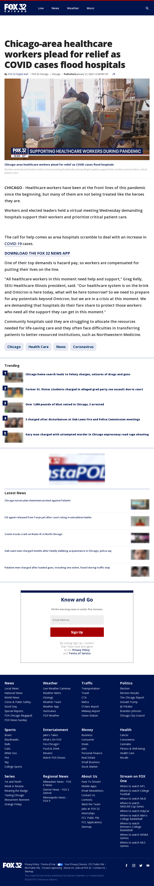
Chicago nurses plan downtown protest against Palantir (38, 500)
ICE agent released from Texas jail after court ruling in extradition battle (48, 517)
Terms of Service (80, 653)
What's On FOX (52, 739)
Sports (10, 729)
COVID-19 (13, 243)
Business (87, 735)
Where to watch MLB (133, 798)
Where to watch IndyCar (134, 811)
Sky (7, 762)
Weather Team (52, 702)
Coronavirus (83, 346)
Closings (48, 697)
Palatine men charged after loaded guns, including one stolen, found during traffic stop (57, 567)
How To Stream (91, 781)
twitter (141, 866)
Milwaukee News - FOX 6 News (57, 783)
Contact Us (88, 795)
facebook (127, 866)
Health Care (38, 346)
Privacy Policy (81, 650)
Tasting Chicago (14, 795)
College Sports (13, 766)
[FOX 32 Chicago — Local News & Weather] (17, 8)
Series (10, 776)
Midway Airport (91, 711)
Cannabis (125, 744)
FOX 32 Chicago (40, 74)
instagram (134, 866)
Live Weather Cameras (57, 688)
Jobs (84, 748)
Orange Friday (13, 804)
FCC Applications (92, 822)
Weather (50, 683)
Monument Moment (17, 799)
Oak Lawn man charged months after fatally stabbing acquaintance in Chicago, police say (58, 550)
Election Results (129, 693)
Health (125, 729)
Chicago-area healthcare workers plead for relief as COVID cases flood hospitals (59, 164)
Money (87, 729)
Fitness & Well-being (132, 748)
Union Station (90, 715)
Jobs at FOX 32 (91, 808)
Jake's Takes (50, 735)
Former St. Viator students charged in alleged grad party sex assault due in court (84, 389)
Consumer (88, 739)
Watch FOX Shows (54, 757)
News (61, 346)
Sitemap (86, 826)
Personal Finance (92, 753)
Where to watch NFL (132, 786)
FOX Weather (51, 715)
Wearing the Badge (16, 790)
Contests (87, 799)
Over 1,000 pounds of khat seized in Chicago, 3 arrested (65, 404)
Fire (7, 757)
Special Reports (14, 711)
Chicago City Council (132, 715)
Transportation (91, 688)
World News (12, 697)
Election (125, 688)
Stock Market (90, 766)
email (148, 866)
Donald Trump (129, 702)
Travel (85, 693)
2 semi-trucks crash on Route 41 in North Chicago (33, 534)
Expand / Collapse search (147, 8)
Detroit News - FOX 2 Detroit (56, 791)
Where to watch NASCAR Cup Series (132, 804)
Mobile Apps (89, 786)
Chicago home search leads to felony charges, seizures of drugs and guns (78, 374)
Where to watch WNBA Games (134, 836)
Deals (85, 744)
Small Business (91, 762)
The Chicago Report (132, 697)
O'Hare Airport (90, 706)
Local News (12, 688)
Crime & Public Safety (18, 702)
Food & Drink (51, 748)
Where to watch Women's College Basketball (130, 827)
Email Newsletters (92, 790)
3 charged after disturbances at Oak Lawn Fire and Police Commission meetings (83, 419)
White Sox (11, 753)
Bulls (7, 744)
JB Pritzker (126, 706)
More (90, 8)
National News (14, 693)
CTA (84, 697)
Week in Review (14, 786)
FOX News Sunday (16, 720)
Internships (88, 813)
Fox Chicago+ (51, 744)
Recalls (124, 757)
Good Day (11, 706)
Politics (126, 683)
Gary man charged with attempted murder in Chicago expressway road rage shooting (87, 434)
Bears (8, 735)
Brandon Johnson (130, 711)
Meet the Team (91, 804)
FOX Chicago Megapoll (18, 715)
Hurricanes (49, 711)
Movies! (47, 753)
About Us (89, 776)
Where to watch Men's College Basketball (133, 817)
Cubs (8, 748)
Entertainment (55, 729)
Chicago (56, 74)
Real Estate (88, 757)
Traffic (87, 683)
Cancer (124, 735)
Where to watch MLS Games (133, 844)
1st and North (13, 781)
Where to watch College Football (134, 792)
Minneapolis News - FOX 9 (55, 799)
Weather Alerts (52, 693)
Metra (85, 702)
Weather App (51, 706)
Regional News (55, 776)
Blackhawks (12, 739)
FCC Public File (90, 817)
